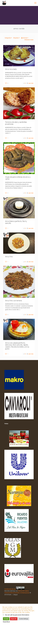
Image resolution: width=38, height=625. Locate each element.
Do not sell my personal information (17, 615)
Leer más (30, 83)
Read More (6, 622)
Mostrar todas (29, 39)
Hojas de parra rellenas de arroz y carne (17, 178)
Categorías (8, 38)
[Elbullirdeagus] (4, 2)
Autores (25, 38)
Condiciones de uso (10, 589)
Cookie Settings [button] (23, 619)
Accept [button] (6, 619)
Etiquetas (16, 38)
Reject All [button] (13, 619)
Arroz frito (9, 257)
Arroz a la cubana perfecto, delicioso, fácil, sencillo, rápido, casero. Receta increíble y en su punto (17, 346)
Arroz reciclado (11, 69)
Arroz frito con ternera (13, 301)
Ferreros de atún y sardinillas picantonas (16, 123)
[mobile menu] (35, 3)
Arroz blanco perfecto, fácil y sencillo (16, 222)
